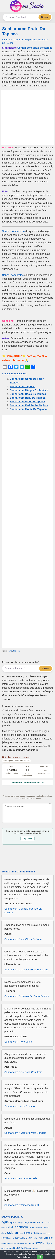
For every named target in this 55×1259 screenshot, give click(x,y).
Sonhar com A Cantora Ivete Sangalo (25, 1133)
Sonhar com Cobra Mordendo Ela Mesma (23, 910)
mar (51, 1237)
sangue (25, 1248)
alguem (13, 1222)
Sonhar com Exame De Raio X (21, 1205)
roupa (16, 1247)
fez (49, 1233)
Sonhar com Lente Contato (19, 1106)
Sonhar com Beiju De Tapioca (27, 397)
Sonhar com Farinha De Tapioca (29, 405)
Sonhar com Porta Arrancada (20, 1178)
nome (22, 1244)
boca (3, 1227)
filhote (8, 1238)
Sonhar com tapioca (13, 231)
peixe (31, 1243)
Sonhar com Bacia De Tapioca (28, 394)
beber (40, 1222)
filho (3, 1238)
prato (9, 651)
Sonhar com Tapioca (22, 386)
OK (39, 1257)
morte (16, 1243)
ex (41, 1233)
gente (34, 1238)
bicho (46, 1222)
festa (45, 1233)
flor (13, 1238)
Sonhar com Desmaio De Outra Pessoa (26, 996)
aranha (33, 1222)
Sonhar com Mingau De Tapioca (29, 390)
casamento (38, 1227)
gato (29, 1237)
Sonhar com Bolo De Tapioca (27, 401)
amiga (20, 1223)
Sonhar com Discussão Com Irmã (23, 1072)
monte (10, 1244)
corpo (21, 1233)
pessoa (41, 1243)
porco (3, 1248)
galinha (22, 1238)
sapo (31, 1248)
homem (43, 1237)
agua (5, 1222)
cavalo (46, 1227)
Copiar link (27, 838)
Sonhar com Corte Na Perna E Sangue (26, 969)
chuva (3, 1233)
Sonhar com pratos (13, 275)
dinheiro (35, 1233)
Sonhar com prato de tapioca (34, 47)
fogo (17, 1238)
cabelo (10, 1227)
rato (8, 1248)
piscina (51, 1244)
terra (36, 1248)
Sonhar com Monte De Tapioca (28, 409)
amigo (26, 1222)
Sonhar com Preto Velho (18, 1041)
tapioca (16, 651)
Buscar (45, 17)
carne (31, 1227)
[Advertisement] (27, 117)
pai (26, 1244)
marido (4, 1244)
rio (11, 1248)
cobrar (12, 1232)
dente (27, 1233)
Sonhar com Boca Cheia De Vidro (23, 939)
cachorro (21, 1227)
